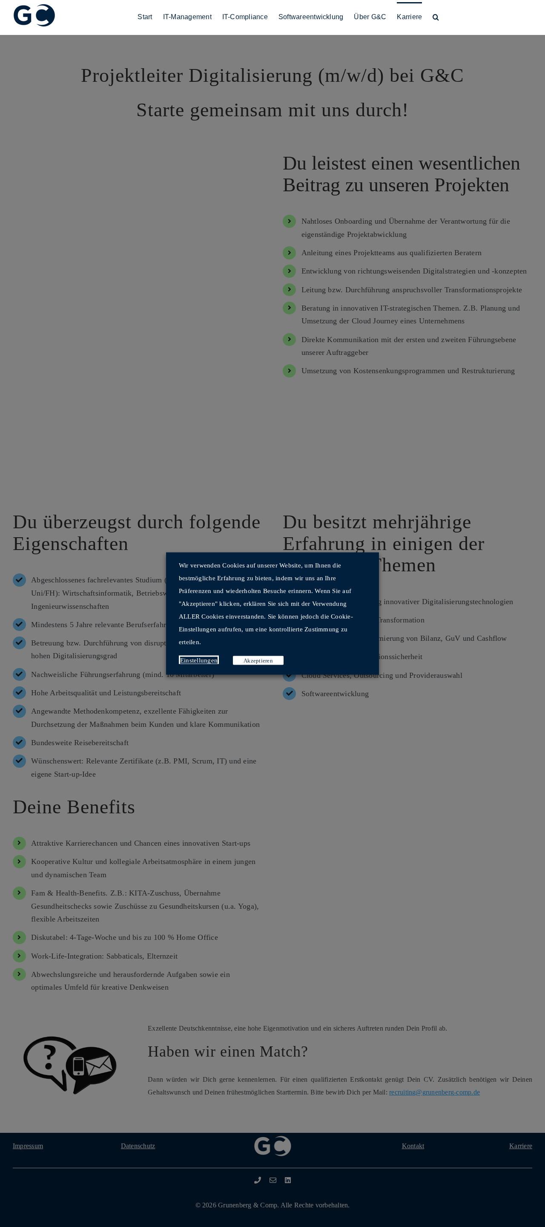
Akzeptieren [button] (258, 660)
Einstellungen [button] (199, 660)
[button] (436, 16)
